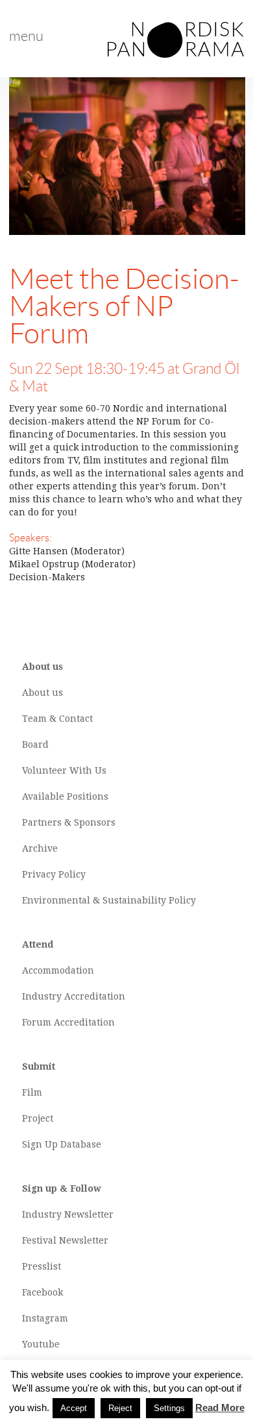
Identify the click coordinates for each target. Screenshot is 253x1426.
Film (32, 1092)
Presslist (41, 1266)
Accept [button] (73, 1408)
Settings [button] (169, 1408)
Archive (40, 848)
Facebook (42, 1292)
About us (42, 692)
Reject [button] (120, 1408)
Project (37, 1118)
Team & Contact (57, 718)
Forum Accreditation (68, 1022)
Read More (220, 1407)
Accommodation (58, 970)
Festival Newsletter (65, 1240)
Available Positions (65, 796)
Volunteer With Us (64, 770)
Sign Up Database (61, 1144)
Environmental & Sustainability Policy (109, 900)
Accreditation (94, 996)
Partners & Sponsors (68, 822)
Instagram (45, 1318)
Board (35, 744)
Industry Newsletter (68, 1214)
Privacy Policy (54, 874)
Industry (42, 996)
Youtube (41, 1344)
